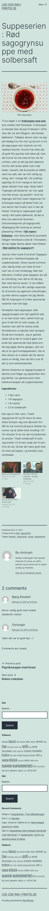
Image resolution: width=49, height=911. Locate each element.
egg (45, 741)
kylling (5, 754)
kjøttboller (20, 751)
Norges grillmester (29, 755)
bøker (28, 741)
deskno (33, 741)
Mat (18, 533)
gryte (34, 746)
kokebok (28, 751)
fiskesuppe (10, 747)
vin (27, 770)
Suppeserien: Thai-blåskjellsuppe (27, 814)
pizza (13, 759)
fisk (4, 746)
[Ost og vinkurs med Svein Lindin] (11, 492)
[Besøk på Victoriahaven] (11, 467)
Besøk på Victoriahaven (11, 474)
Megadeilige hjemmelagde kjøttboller (28, 830)
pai (41, 755)
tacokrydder (41, 766)
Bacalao (16, 818)
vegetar (20, 770)
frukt (20, 747)
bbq (18, 741)
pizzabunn (21, 760)
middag (19, 755)
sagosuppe (22, 536)
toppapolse (13, 770)
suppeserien (39, 536)
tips (3, 770)
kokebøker (37, 751)
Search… (6, 708)
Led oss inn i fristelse (19, 894)
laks (11, 755)
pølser (27, 760)
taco (35, 766)
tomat (7, 770)
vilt (24, 770)
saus (32, 760)
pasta (5, 759)
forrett (16, 747)
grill (25, 746)
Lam (15, 755)
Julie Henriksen (9, 835)
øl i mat (33, 770)
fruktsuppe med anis (34, 121)
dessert (12, 536)
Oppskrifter (26, 533)
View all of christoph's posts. (28, 573)
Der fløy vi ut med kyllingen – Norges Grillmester (30, 476)
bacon (12, 741)
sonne (36, 760)
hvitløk (14, 751)
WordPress (28, 900)
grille (29, 747)
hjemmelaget (7, 751)
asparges (5, 741)
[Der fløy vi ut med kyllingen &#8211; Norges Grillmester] (32, 467)
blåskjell (22, 741)
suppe (30, 536)
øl (29, 770)
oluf (38, 755)
